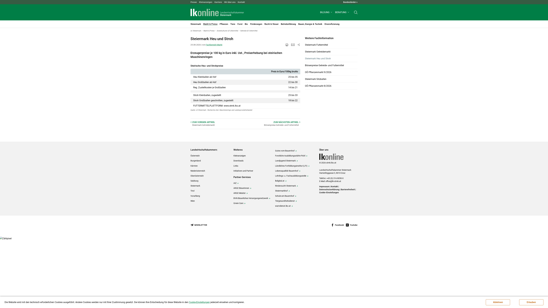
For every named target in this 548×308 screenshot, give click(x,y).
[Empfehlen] (293, 44)
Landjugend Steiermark (285, 161)
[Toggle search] (355, 12)
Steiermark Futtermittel (316, 44)
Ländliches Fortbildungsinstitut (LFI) (291, 166)
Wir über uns (229, 2)
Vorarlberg (195, 196)
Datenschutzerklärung (329, 189)
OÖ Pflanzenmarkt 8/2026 (318, 86)
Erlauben (531, 302)
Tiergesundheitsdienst (285, 201)
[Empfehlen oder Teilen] (298, 44)
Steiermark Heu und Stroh (318, 58)
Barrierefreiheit (348, 189)
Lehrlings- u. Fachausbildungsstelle (290, 176)
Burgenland (196, 161)
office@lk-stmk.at (333, 181)
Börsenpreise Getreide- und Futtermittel (324, 65)
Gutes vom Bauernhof (285, 151)
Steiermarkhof (281, 191)
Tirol (192, 191)
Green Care (238, 203)
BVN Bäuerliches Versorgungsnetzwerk (250, 198)
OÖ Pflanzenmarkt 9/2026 (318, 72)
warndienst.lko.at (283, 206)
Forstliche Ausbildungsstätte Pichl (290, 156)
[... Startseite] (217, 12)
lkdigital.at (279, 181)
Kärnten (194, 166)
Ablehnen (498, 302)
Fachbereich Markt (214, 45)
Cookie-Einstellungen (329, 192)
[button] (326, 12)
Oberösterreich (197, 176)
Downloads (238, 161)
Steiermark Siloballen (315, 79)
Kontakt (241, 2)
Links (235, 166)
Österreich (195, 156)
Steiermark (195, 186)
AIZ (234, 183)
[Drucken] (287, 44)
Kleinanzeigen (205, 2)
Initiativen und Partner (243, 171)
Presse (194, 2)
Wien (193, 201)
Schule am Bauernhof (284, 196)
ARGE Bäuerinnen (241, 188)
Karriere (218, 2)
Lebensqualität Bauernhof (286, 171)
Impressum (324, 186)
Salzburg (194, 181)
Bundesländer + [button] (350, 2)
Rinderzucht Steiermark (285, 186)
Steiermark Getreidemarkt (318, 51)
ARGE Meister (239, 193)
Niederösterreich (198, 171)
